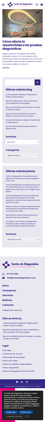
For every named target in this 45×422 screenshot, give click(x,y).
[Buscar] (37, 82)
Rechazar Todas (26, 412)
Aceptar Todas (10, 412)
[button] (3, 5)
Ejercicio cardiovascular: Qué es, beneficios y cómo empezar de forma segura (22, 102)
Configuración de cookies (14, 416)
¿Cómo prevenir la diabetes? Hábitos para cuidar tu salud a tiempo (21, 95)
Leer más (5, 68)
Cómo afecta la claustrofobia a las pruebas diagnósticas (22, 45)
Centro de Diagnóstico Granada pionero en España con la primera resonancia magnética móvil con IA (22, 178)
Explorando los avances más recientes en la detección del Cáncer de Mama (22, 216)
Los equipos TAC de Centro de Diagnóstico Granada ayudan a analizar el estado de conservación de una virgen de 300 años (21, 223)
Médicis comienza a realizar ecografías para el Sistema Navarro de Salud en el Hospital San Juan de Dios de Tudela (23, 208)
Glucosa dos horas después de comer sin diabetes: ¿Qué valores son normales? (21, 115)
